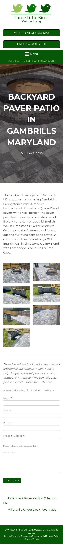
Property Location (14, 435)
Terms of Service (32, 539)
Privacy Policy (52, 536)
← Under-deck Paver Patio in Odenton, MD (30, 500)
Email (7, 410)
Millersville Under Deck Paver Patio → (34, 509)
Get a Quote (12, 480)
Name (7, 397)
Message (9, 452)
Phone (7, 423)
